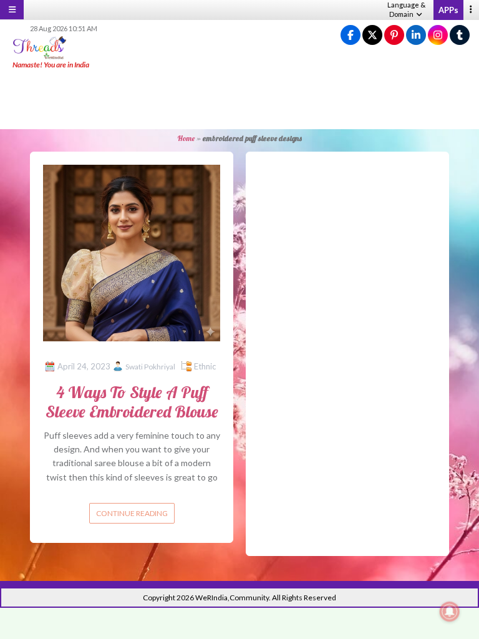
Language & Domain (406, 9)
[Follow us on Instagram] (438, 35)
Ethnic (205, 366)
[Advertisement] (239, 100)
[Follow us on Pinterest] (394, 35)
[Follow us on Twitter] (372, 35)
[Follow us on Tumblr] (460, 35)
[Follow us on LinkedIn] (416, 35)
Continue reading (132, 513)
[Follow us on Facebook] (350, 35)
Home (186, 138)
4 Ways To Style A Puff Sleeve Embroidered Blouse (132, 402)
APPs (448, 10)
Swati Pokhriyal (150, 366)
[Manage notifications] (450, 612)
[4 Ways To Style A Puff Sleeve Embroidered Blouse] (131, 251)
